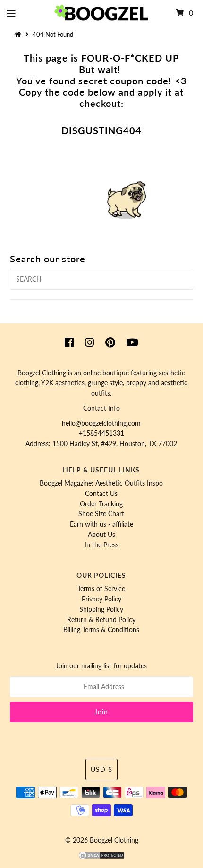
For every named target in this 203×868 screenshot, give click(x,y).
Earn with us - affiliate (101, 524)
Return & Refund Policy (101, 620)
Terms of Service (101, 588)
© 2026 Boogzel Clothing (101, 840)
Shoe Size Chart (101, 514)
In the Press (101, 545)
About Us (101, 534)
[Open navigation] (11, 13)
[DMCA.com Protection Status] (101, 857)
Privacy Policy (101, 599)
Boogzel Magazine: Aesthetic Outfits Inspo (101, 483)
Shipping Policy (101, 609)
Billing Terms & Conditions (101, 629)
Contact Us (101, 493)
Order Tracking (101, 504)
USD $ (101, 769)
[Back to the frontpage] (19, 34)
